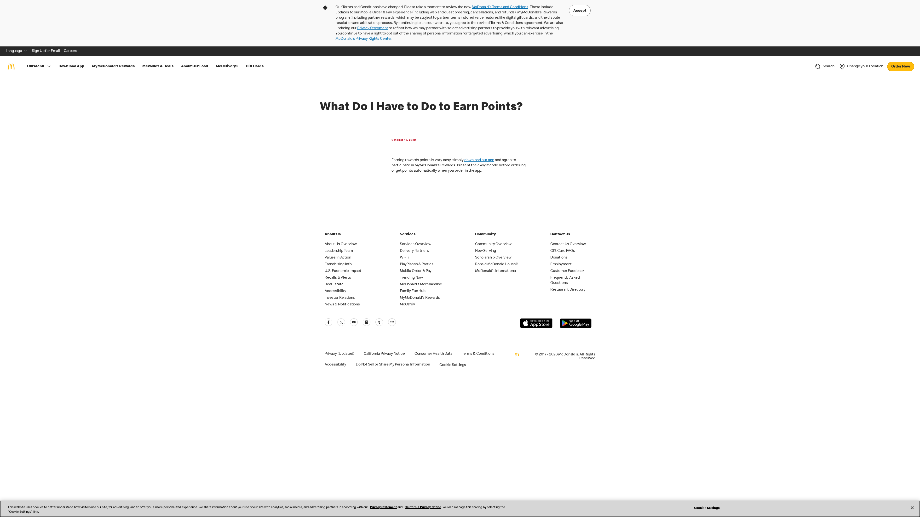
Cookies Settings (707, 508)
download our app (479, 160)
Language (14, 51)
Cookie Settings (452, 365)
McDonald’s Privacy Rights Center (363, 39)
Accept (579, 11)
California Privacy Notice (423, 507)
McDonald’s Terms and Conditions (500, 7)
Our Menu (35, 66)
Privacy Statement (372, 28)
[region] (460, 508)
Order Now (900, 67)
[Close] (912, 508)
